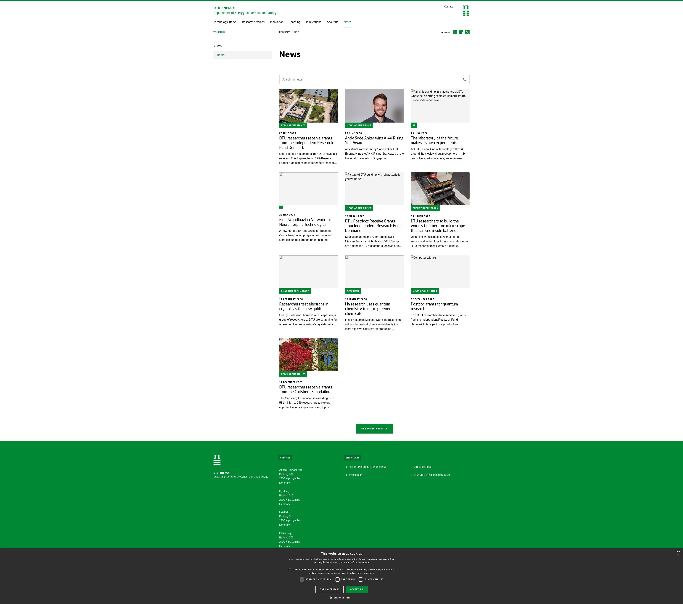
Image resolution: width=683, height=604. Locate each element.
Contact (448, 6)
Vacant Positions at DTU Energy (367, 466)
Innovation (277, 21)
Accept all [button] (357, 589)
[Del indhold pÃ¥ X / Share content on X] (467, 32)
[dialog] (341, 576)
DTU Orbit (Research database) (432, 474)
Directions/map (422, 466)
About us (332, 21)
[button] (242, 32)
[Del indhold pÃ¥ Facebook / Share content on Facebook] (455, 32)
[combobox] (678, 552)
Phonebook (355, 474)
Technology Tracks (224, 21)
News (347, 21)
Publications (313, 21)
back (219, 46)
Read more (368, 572)
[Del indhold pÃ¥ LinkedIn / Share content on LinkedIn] (461, 32)
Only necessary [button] (330, 589)
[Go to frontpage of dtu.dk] (466, 10)
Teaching (294, 21)
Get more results (374, 428)
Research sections (253, 21)
